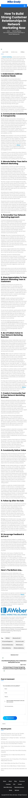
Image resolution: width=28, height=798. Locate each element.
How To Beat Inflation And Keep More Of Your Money (13, 763)
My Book (17, 790)
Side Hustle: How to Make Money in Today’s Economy (13, 766)
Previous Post (14, 655)
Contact (20, 784)
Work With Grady (8, 787)
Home (8, 31)
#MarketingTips (19, 644)
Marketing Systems (19, 787)
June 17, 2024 (5, 52)
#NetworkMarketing (6, 648)
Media (10, 790)
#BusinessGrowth (16, 638)
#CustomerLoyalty (20, 641)
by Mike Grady (14, 52)
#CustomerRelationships (7, 644)
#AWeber (22, 52)
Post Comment (10, 718)
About (10, 781)
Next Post (23, 664)
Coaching (8, 784)
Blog (15, 781)
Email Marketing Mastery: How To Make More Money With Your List (14, 661)
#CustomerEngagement (7, 641)
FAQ (14, 784)
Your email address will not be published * (11, 685)
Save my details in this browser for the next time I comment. (15, 701)
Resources (22, 781)
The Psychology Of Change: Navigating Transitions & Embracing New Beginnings (14, 667)
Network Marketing (16, 31)
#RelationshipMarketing (19, 648)
